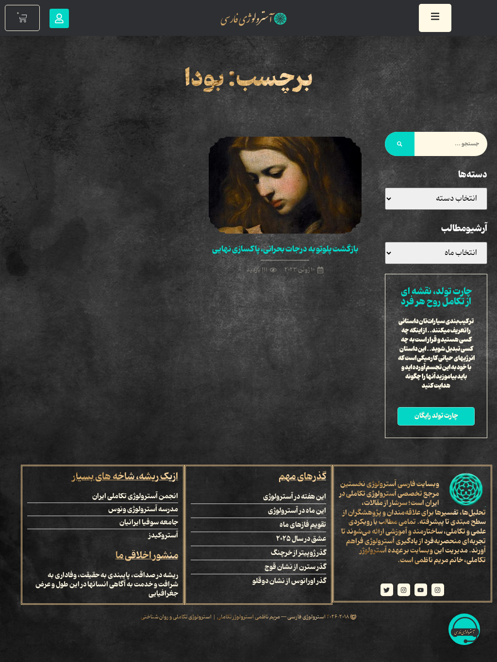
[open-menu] (435, 18)
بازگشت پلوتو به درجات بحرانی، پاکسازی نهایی (285, 249)
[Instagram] (437, 589)
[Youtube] (420, 589)
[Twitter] (387, 589)
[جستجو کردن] (399, 144)
